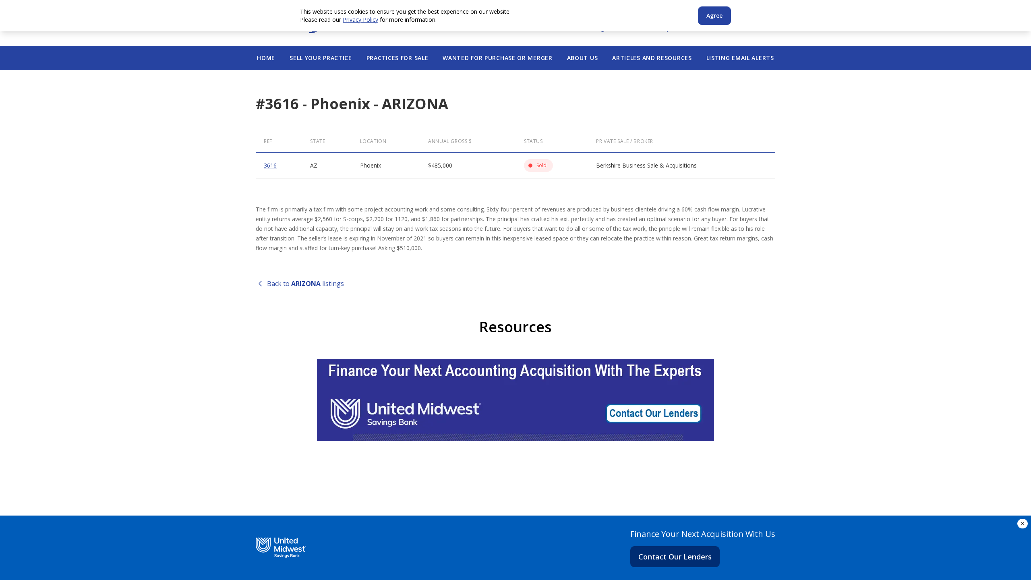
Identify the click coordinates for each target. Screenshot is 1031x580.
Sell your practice (321, 58)
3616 (270, 165)
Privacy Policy (360, 19)
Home (266, 58)
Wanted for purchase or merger (497, 58)
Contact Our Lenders (675, 556)
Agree (714, 15)
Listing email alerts (740, 58)
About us (582, 58)
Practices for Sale (397, 58)
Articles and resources (651, 58)
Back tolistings (305, 283)
